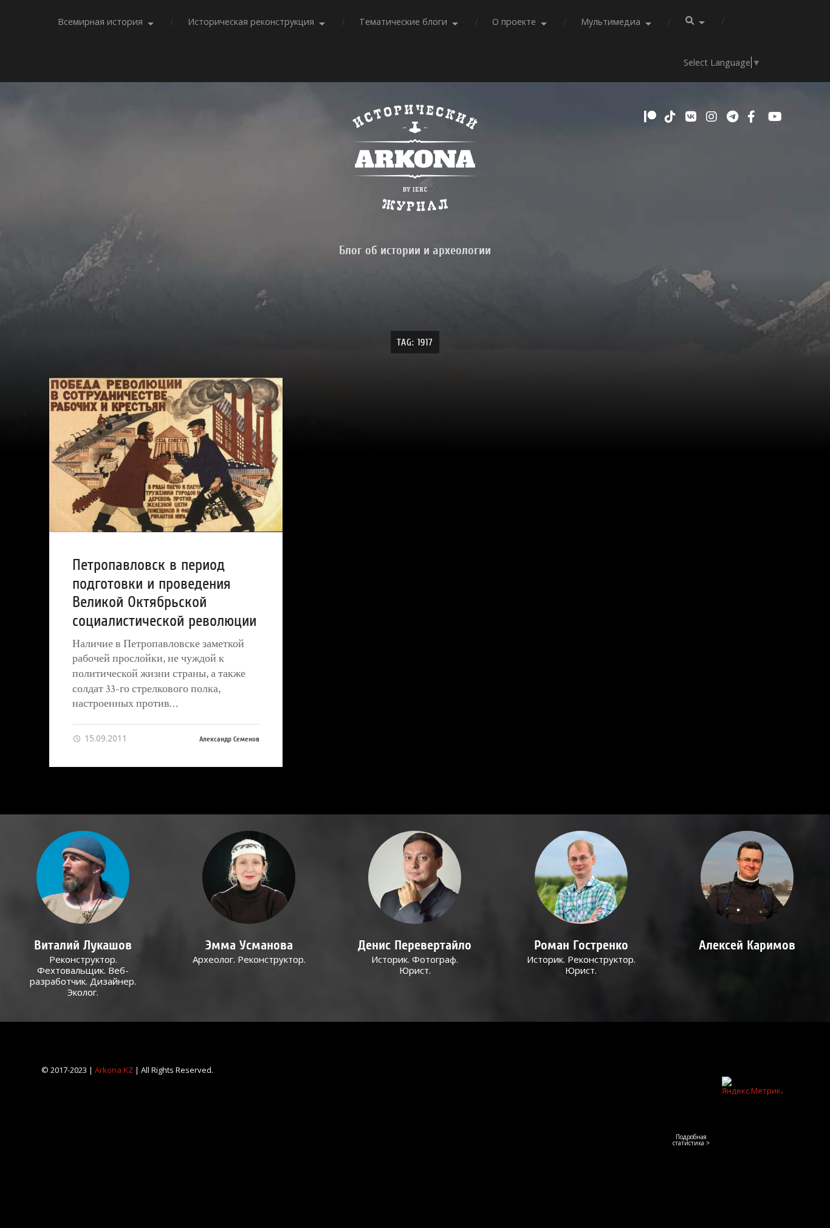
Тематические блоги (403, 21)
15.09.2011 (104, 738)
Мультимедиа (610, 21)
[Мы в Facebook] (754, 116)
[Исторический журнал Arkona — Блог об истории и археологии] (415, 161)
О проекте (514, 21)
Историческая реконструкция (251, 21)
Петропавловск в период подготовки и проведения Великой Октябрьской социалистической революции (164, 593)
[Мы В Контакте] (692, 116)
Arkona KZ (114, 1069)
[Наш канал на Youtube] (775, 116)
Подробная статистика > (691, 1140)
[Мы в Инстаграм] (713, 116)
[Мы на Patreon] (651, 116)
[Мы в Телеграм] (734, 116)
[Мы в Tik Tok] (672, 116)
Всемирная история (100, 21)
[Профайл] (83, 877)
